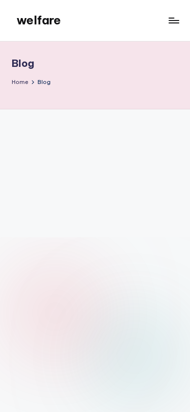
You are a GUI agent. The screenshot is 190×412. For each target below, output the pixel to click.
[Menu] (173, 20)
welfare (39, 20)
